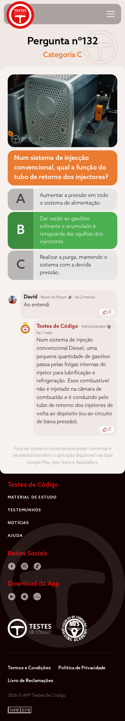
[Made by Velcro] (19, 710)
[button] (111, 14)
